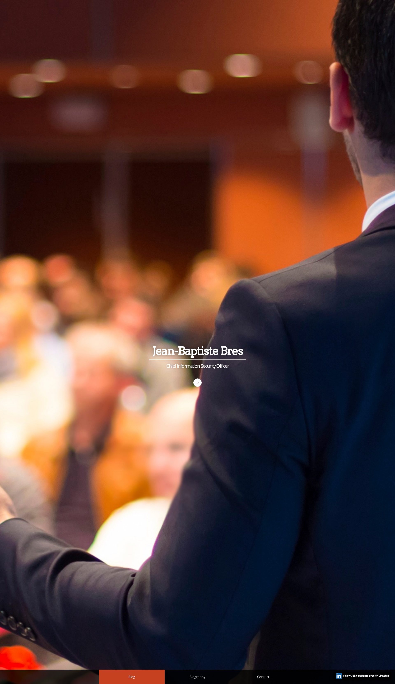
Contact (263, 677)
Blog (131, 677)
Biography (197, 677)
